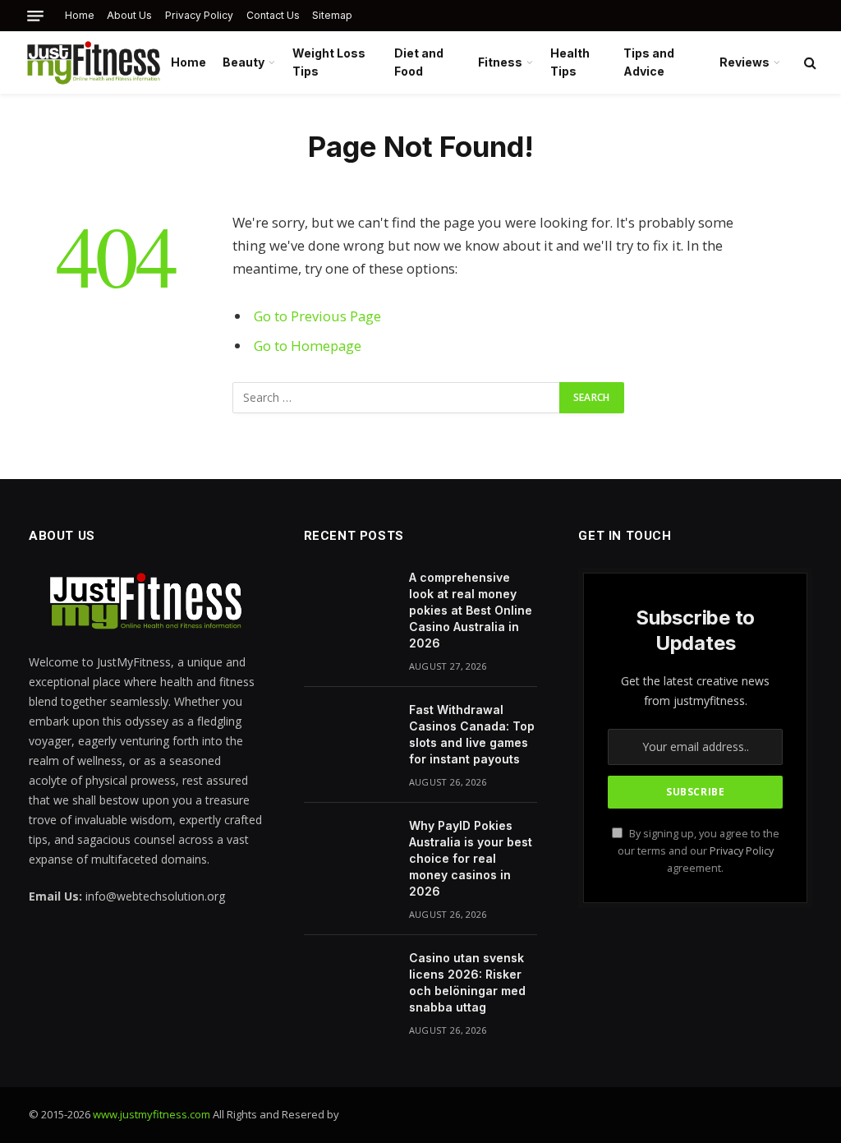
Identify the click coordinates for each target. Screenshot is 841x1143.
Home (79, 15)
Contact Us (273, 15)
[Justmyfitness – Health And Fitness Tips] (93, 62)
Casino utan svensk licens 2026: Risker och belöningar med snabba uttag (467, 982)
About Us (129, 15)
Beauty (243, 62)
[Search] (808, 62)
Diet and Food (418, 62)
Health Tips (570, 62)
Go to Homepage (307, 345)
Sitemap (332, 15)
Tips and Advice (648, 62)
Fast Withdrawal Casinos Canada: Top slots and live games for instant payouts (472, 734)
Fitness (500, 62)
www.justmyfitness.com (151, 1114)
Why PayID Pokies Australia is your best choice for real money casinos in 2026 (470, 858)
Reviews (744, 62)
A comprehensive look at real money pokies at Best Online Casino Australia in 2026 (470, 610)
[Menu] (35, 16)
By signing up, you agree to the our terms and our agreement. (698, 851)
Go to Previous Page (317, 315)
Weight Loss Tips (328, 62)
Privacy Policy (199, 15)
